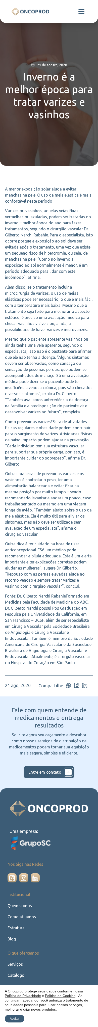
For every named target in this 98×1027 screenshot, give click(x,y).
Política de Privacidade (23, 996)
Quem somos (20, 905)
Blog (12, 939)
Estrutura (16, 928)
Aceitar (14, 1018)
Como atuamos (22, 916)
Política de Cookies (60, 996)
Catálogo (16, 975)
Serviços (15, 964)
